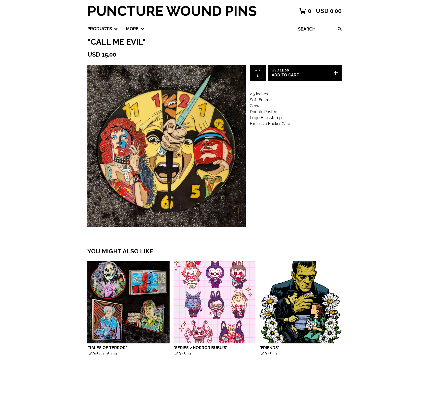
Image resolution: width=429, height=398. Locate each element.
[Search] (340, 29)
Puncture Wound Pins (172, 11)
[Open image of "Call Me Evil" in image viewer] (166, 146)
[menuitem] (102, 29)
